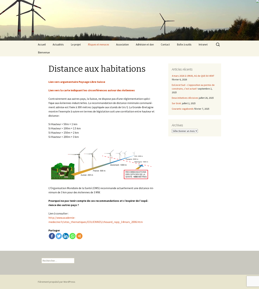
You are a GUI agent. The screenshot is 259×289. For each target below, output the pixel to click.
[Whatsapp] (72, 236)
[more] (79, 236)
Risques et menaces (98, 44)
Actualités (58, 44)
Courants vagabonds (183, 108)
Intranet (203, 44)
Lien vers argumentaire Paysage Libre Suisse (76, 82)
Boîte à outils (184, 44)
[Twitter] (59, 236)
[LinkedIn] (66, 236)
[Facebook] (52, 236)
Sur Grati (176, 103)
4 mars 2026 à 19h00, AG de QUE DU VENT (193, 75)
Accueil (42, 44)
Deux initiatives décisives (185, 97)
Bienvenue (44, 52)
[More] (79, 236)
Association (122, 44)
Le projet (76, 44)
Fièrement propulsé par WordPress (56, 281)
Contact (165, 44)
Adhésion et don (145, 44)
